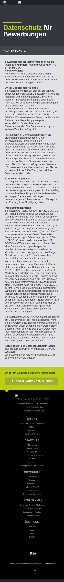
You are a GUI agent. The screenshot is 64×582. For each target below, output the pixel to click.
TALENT (32, 419)
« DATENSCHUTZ (14, 50)
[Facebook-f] (46, 571)
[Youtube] (29, 571)
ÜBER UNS (32, 522)
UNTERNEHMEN (32, 500)
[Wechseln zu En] (5, 3)
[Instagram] (23, 571)
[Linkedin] (17, 571)
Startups (32, 440)
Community (32, 472)
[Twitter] (40, 571)
